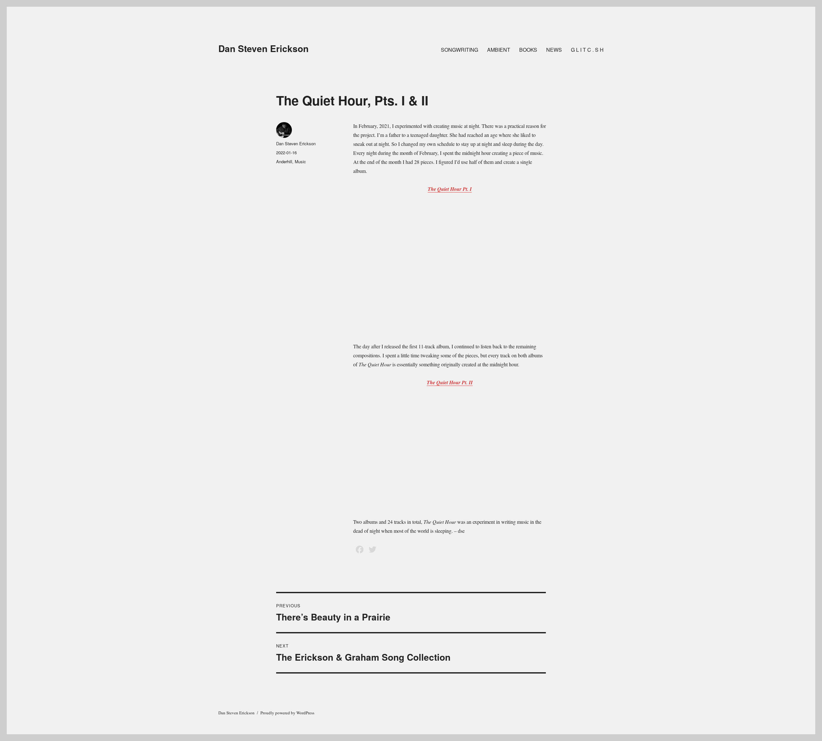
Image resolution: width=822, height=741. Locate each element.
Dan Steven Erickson (263, 48)
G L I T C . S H (587, 49)
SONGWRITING (459, 49)
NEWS (554, 49)
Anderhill (284, 161)
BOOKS (528, 49)
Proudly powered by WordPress (287, 713)
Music (300, 161)
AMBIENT (498, 49)
